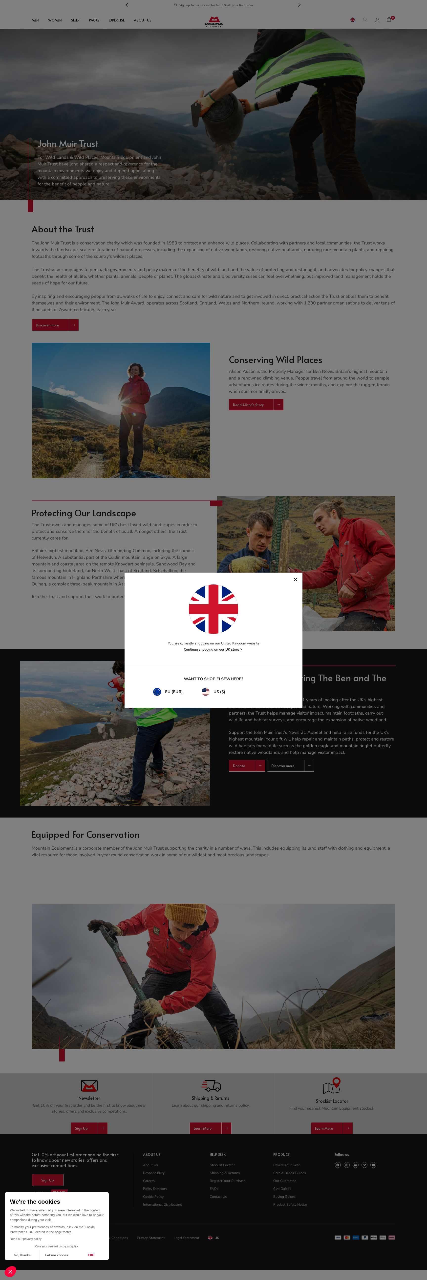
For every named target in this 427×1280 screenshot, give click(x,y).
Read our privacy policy (26, 1239)
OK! (91, 1255)
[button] (10, 1272)
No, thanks (22, 1255)
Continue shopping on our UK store (211, 649)
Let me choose (56, 1255)
